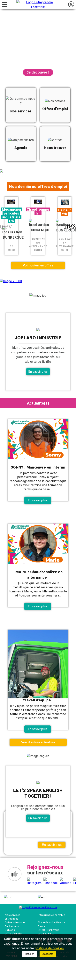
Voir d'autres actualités (38, 742)
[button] (71, 226)
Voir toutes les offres (38, 265)
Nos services (12, 915)
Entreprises (11, 918)
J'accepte (47, 953)
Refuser (29, 953)
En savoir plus (38, 371)
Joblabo (10, 929)
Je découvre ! (38, 72)
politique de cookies (49, 948)
